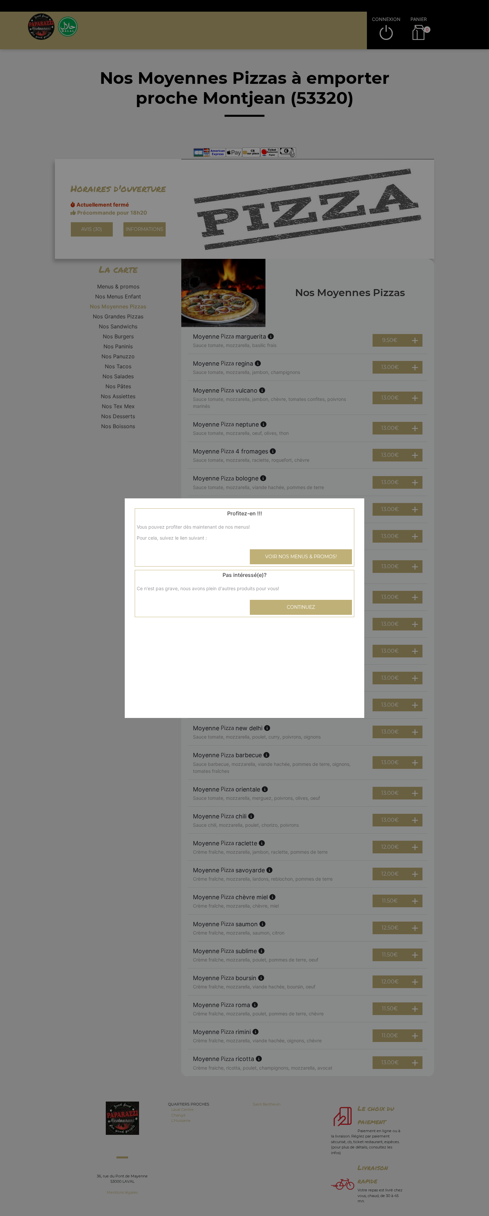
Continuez (301, 607)
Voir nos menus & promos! (301, 557)
